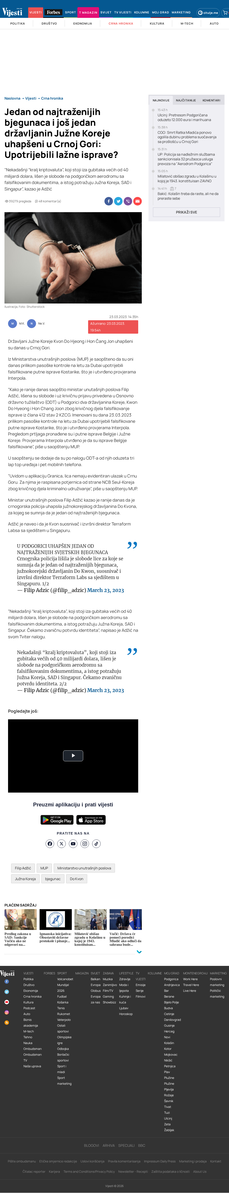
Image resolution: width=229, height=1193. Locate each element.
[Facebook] (50, 843)
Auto (26, 1014)
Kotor (168, 1049)
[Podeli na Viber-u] (128, 201)
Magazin (82, 973)
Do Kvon (76, 878)
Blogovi (91, 1145)
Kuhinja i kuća (125, 999)
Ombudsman (32, 1049)
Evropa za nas (96, 999)
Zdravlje (124, 979)
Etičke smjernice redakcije (58, 1161)
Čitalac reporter (34, 1171)
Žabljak (169, 1130)
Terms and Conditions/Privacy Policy (89, 1171)
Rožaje (169, 1095)
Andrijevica (172, 985)
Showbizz (109, 1002)
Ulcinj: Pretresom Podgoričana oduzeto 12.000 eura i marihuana (184, 117)
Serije (140, 991)
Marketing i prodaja (193, 1161)
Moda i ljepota (124, 988)
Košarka (62, 1002)
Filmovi (140, 996)
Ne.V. (41, 323)
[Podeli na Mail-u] (137, 201)
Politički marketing (217, 993)
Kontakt (215, 1161)
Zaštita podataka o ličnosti (170, 1171)
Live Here (189, 991)
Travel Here (191, 985)
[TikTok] (96, 843)
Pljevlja (169, 1089)
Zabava (108, 973)
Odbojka (63, 1049)
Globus (96, 991)
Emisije (141, 985)
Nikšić (168, 1060)
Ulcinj (168, 1118)
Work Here (190, 979)
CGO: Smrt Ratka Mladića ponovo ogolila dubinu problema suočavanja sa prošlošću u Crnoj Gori (187, 137)
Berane (169, 996)
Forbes (49, 973)
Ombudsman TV (32, 1057)
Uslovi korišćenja (92, 1161)
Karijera (54, 1171)
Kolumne (155, 973)
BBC (141, 1145)
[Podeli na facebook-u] (108, 201)
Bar (166, 991)
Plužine (169, 1078)
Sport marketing (64, 1081)
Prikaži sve (186, 212)
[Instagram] (85, 843)
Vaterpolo (64, 1020)
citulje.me (211, 13)
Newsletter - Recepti (133, 1171)
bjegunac (53, 878)
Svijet (95, 973)
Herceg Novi (169, 1034)
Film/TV (108, 991)
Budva (168, 1008)
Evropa (96, 985)
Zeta (167, 1124)
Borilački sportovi (63, 1057)
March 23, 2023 (105, 590)
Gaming (108, 996)
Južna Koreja (25, 878)
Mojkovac (171, 1055)
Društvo (28, 985)
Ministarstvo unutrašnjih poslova (84, 868)
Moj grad (171, 973)
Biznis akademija (30, 1023)
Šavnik (168, 1101)
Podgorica (171, 979)
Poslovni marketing (217, 982)
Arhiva (109, 1145)
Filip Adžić (23, 868)
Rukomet (63, 1014)
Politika (28, 979)
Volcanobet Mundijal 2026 (65, 985)
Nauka (27, 1043)
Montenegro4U (195, 973)
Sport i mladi (61, 1069)
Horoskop (126, 1014)
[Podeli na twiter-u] (118, 201)
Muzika (108, 979)
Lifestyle (126, 973)
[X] (61, 843)
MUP (44, 868)
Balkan (95, 979)
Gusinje (169, 1025)
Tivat (167, 1107)
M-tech (28, 1031)
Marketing (218, 973)
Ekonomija (30, 991)
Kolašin (169, 1043)
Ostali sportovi (63, 1028)
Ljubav (123, 1008)
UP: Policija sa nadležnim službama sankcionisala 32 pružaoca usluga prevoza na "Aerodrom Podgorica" (186, 159)
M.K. (22, 323)
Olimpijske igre (64, 1040)
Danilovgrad (172, 1020)
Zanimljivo (110, 985)
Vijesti (28, 973)
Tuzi (167, 1113)
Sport (62, 973)
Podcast (29, 1008)
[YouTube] (73, 843)
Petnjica (170, 1066)
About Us (199, 1171)
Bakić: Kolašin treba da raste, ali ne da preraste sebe (188, 196)
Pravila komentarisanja (124, 1161)
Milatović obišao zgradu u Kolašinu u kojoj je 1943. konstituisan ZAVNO (187, 178)
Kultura (28, 1002)
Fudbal (62, 996)
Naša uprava (32, 1066)
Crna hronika (32, 996)
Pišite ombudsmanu (22, 1161)
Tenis (61, 1008)
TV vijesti (141, 976)
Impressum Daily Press (160, 1161)
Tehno (27, 1037)
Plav (167, 1072)
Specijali (126, 1145)
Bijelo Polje (171, 1002)
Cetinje (169, 1014)
